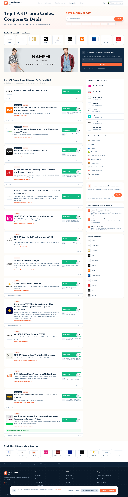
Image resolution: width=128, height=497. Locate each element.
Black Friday (38, 482)
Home (40, 3)
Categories (72, 3)
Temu (68, 24)
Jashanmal (96, 24)
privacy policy (101, 68)
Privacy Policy (101, 479)
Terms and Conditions (104, 475)
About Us (69, 475)
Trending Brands (60, 3)
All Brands (48, 3)
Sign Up (102, 64)
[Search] (104, 3)
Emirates (112, 24)
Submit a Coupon (71, 479)
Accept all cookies (107, 490)
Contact (68, 482)
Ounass (104, 24)
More (82, 3)
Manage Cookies (73, 490)
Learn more (57, 490)
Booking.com (86, 24)
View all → (121, 33)
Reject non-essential (89, 490)
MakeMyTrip (76, 24)
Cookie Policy (101, 482)
